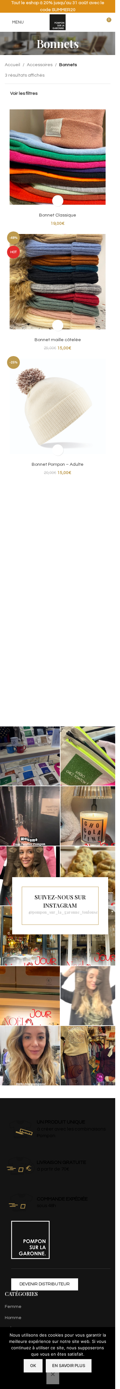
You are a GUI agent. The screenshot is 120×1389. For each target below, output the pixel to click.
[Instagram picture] (30, 756)
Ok (33, 1365)
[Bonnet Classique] (58, 157)
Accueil (12, 65)
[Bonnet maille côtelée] (58, 281)
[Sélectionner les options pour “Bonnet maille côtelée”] (57, 325)
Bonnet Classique (57, 215)
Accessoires (39, 65)
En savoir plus (68, 1365)
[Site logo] (58, 22)
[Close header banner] (107, 6)
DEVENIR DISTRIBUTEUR (45, 1284)
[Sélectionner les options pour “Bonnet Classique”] (57, 200)
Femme (13, 1306)
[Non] (52, 1377)
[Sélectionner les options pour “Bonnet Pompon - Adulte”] (57, 450)
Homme (13, 1317)
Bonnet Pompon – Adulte (58, 464)
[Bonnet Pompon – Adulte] (58, 406)
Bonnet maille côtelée (58, 340)
